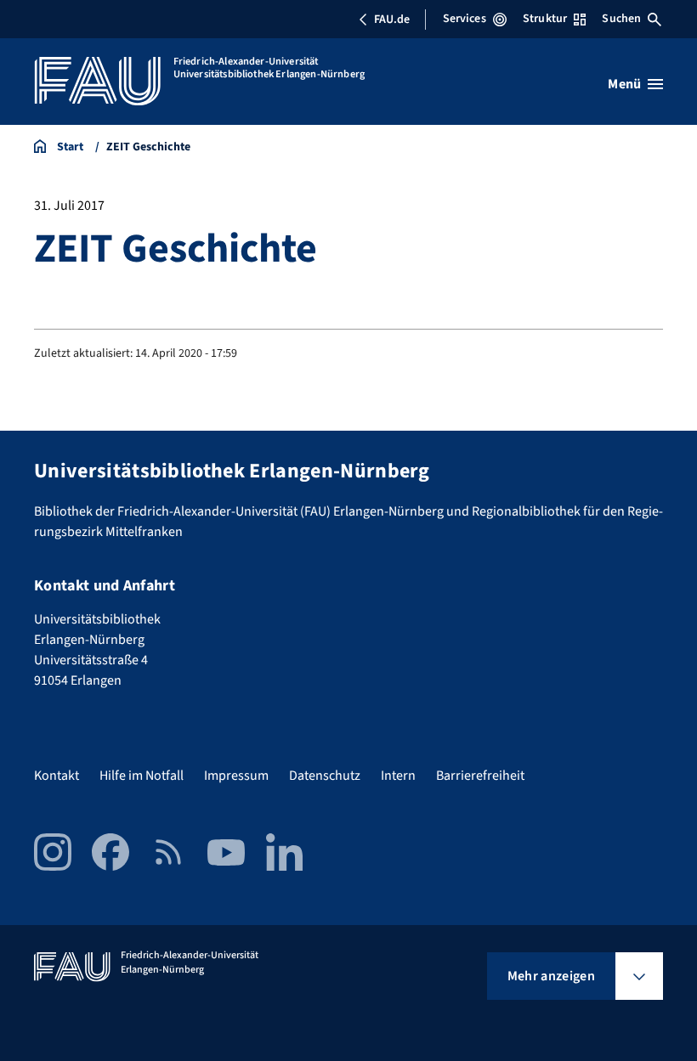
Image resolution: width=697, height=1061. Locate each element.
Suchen (621, 18)
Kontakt (56, 775)
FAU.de (392, 19)
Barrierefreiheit (480, 775)
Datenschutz (324, 775)
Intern (398, 775)
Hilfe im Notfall (141, 775)
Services (464, 18)
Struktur (545, 18)
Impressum (236, 775)
